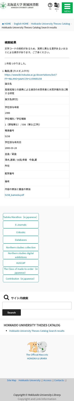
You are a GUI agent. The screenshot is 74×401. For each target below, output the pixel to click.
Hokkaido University (31, 380)
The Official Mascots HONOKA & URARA (37, 356)
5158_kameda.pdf (14, 195)
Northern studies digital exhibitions (21, 255)
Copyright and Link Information (37, 399)
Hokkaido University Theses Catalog (32, 325)
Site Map (13, 380)
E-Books (21, 232)
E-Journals (20, 224)
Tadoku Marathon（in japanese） (20, 217)
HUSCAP (20, 263)
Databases (21, 239)
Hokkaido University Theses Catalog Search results (36, 330)
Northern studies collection (21, 247)
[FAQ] (50, 5)
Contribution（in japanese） (21, 278)
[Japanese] (56, 5)
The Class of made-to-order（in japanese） (21, 270)
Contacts (60, 380)
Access (48, 380)
